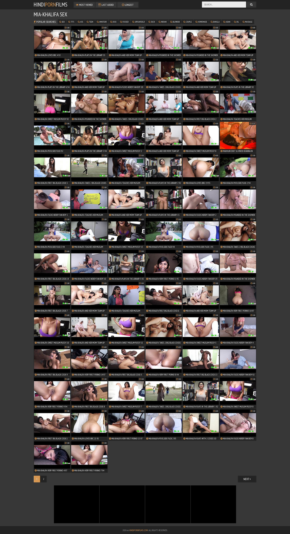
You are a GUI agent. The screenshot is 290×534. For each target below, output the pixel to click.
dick (114, 21)
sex (63, 21)
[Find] (251, 5)
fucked (125, 21)
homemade (202, 21)
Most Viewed (86, 5)
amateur (103, 21)
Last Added (107, 5)
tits (72, 21)
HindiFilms (50, 5)
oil (237, 21)
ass (81, 21)
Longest (129, 5)
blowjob (176, 21)
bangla (216, 21)
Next (246, 479)
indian (164, 21)
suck (152, 21)
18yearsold (139, 21)
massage (248, 21)
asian (227, 21)
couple (188, 21)
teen (91, 21)
